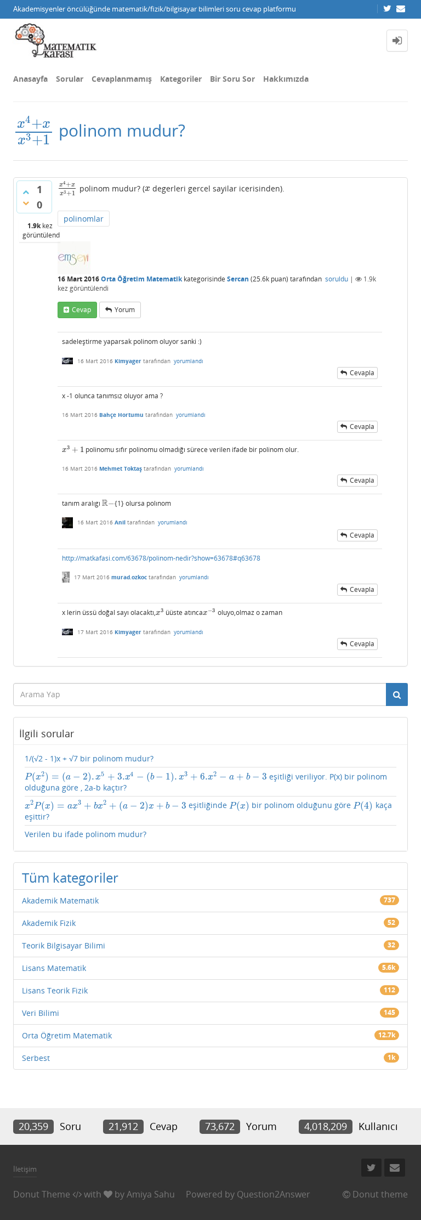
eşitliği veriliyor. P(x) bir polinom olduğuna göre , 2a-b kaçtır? (206, 782)
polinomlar (84, 218)
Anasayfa (30, 79)
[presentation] (33, 130)
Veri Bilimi (40, 1013)
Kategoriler (181, 79)
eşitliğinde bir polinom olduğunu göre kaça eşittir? (208, 811)
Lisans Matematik (54, 968)
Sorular (69, 79)
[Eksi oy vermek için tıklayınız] (26, 203)
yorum (125, 309)
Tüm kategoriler (70, 877)
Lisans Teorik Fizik (55, 990)
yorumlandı (188, 361)
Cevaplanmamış (122, 79)
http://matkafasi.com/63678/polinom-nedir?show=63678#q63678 (161, 558)
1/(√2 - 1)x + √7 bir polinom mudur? (89, 758)
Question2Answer (273, 1194)
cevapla (362, 372)
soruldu (336, 279)
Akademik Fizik (49, 923)
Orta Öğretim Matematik (141, 279)
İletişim (25, 1169)
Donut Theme (41, 1194)
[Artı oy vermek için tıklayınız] (26, 192)
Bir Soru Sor (232, 79)
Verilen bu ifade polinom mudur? (85, 834)
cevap (81, 309)
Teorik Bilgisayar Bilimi (63, 945)
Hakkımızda (286, 79)
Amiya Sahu (151, 1194)
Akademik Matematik (60, 900)
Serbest (36, 1058)
